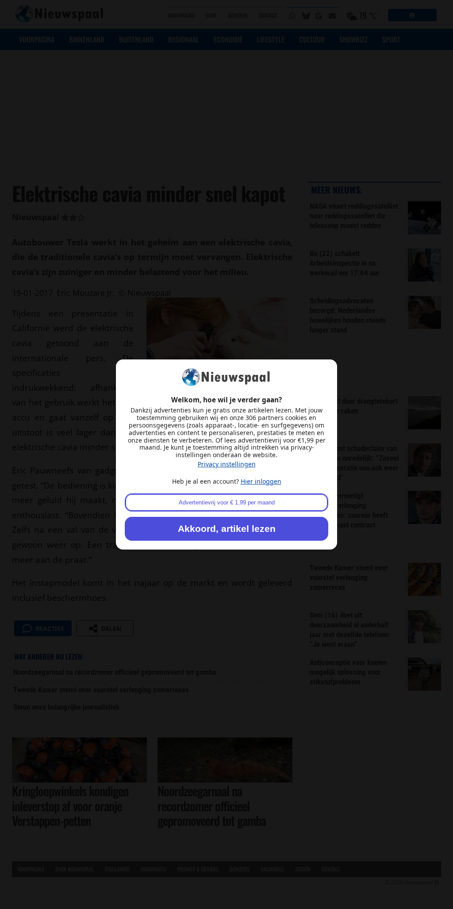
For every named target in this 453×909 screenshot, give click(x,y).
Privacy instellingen (227, 464)
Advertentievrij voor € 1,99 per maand (227, 502)
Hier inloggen (261, 481)
